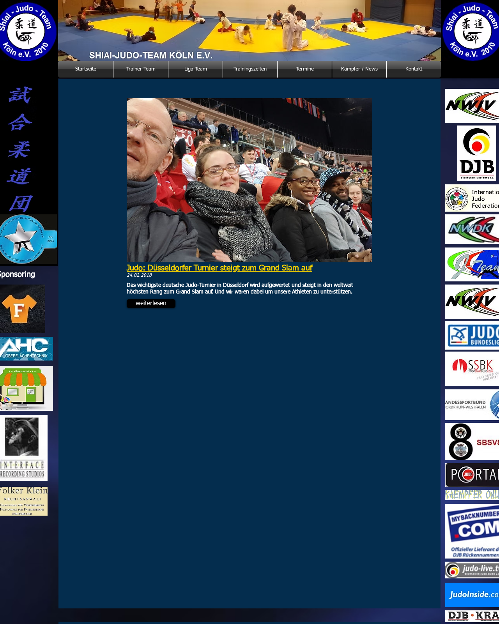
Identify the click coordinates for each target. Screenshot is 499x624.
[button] (151, 303)
